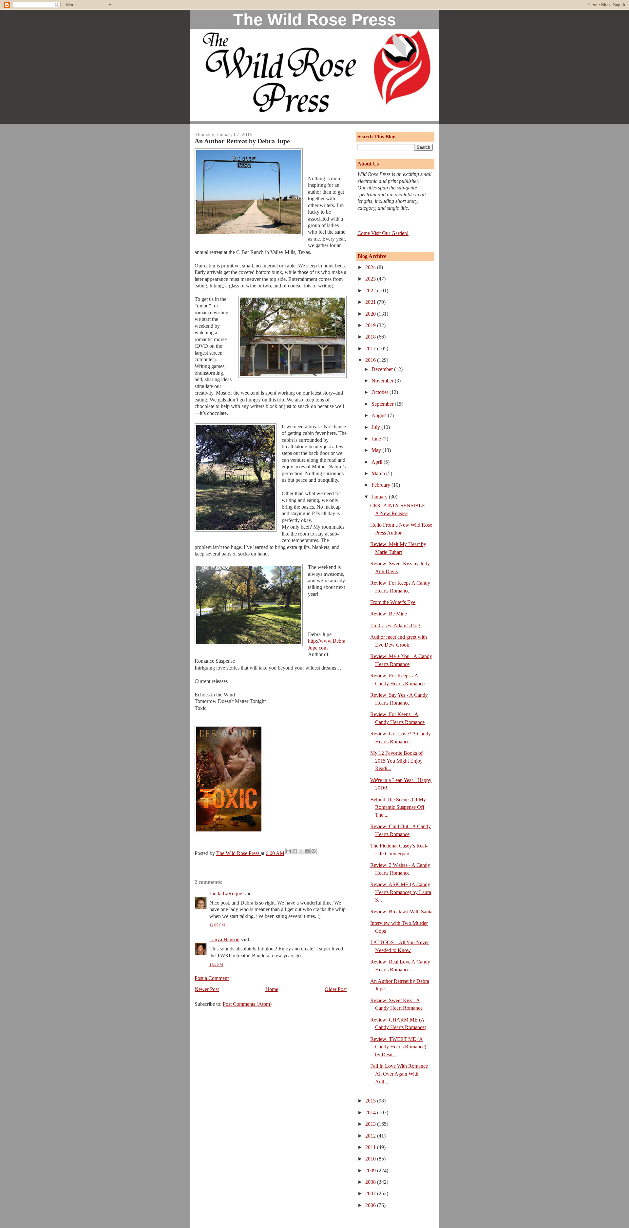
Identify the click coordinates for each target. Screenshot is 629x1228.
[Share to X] (301, 851)
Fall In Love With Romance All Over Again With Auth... (399, 1073)
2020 (371, 314)
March (379, 473)
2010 (371, 1158)
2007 (371, 1193)
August (380, 415)
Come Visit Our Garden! (383, 233)
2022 (371, 290)
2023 (371, 279)
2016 (371, 360)
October (381, 392)
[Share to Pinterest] (313, 851)
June (377, 438)
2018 (371, 337)
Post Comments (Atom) (247, 1004)
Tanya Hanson (224, 939)
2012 (371, 1136)
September (383, 404)
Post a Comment (212, 978)
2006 (371, 1205)
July (376, 427)
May (377, 450)
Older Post (336, 989)
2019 (371, 325)
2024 (371, 267)
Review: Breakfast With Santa (401, 911)
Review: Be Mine (388, 613)
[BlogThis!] (295, 851)
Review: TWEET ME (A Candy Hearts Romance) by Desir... (398, 1046)
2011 (371, 1147)
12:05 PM (217, 925)
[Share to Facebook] (307, 851)
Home (271, 989)
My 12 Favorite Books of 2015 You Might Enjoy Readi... (396, 760)
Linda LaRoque (225, 893)
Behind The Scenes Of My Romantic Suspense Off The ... (398, 807)
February (381, 485)
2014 (371, 1112)
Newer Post (207, 989)
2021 (371, 302)
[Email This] (288, 851)
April (378, 462)
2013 (371, 1124)
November (383, 380)
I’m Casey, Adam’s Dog (395, 625)
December (383, 369)
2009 (371, 1170)
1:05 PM (216, 964)
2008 (371, 1182)
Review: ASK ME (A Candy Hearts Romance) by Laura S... (400, 892)
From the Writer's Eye (392, 602)
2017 (371, 348)
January (380, 496)
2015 (371, 1100)
